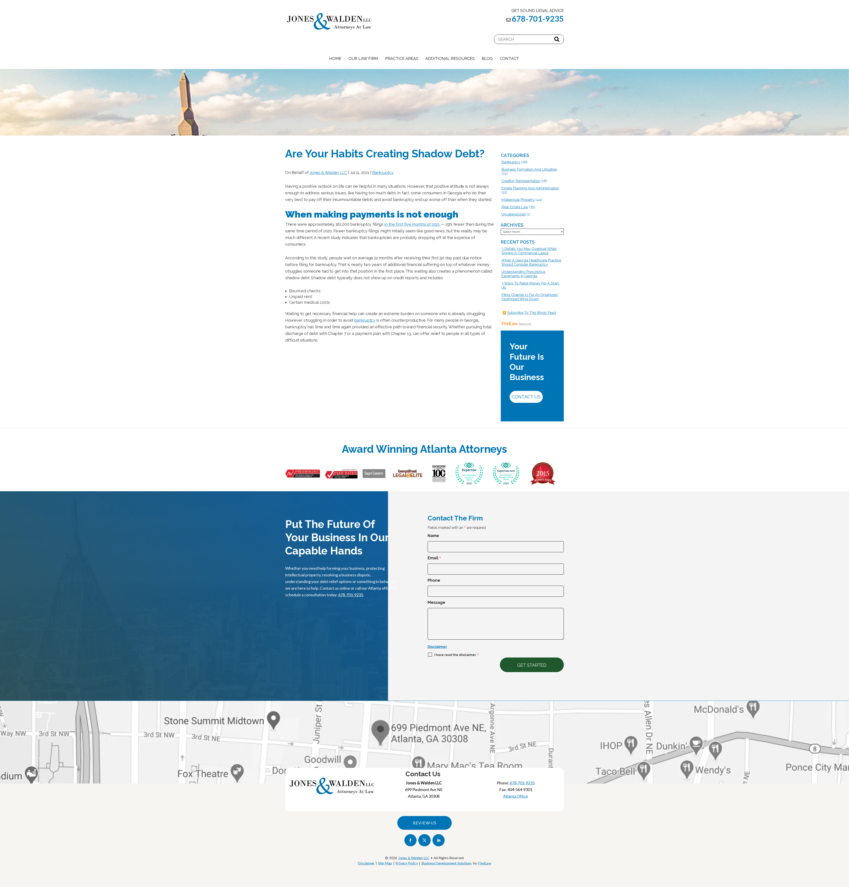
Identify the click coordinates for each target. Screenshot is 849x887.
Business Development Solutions (446, 863)
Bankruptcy (382, 172)
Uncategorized (513, 214)
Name (433, 535)
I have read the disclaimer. (456, 655)
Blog (487, 58)
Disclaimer (437, 647)
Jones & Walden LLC (328, 172)
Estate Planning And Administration (530, 188)
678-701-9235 (538, 18)
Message (436, 602)
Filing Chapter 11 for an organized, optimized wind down (529, 297)
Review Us (424, 822)
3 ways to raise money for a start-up (530, 285)
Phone (434, 580)
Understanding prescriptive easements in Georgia (523, 274)
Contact (509, 58)
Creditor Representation (520, 181)
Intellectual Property (518, 200)
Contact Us (526, 397)
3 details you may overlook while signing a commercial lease (528, 251)
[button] (844, 855)
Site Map (385, 863)
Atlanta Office (515, 796)
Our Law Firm (363, 58)
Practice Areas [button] (401, 58)
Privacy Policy (407, 863)
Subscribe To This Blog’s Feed (531, 313)
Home (335, 58)
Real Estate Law (514, 207)
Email (434, 558)
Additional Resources (450, 58)
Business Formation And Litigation (529, 169)
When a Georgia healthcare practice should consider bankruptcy (531, 262)
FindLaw (484, 863)
